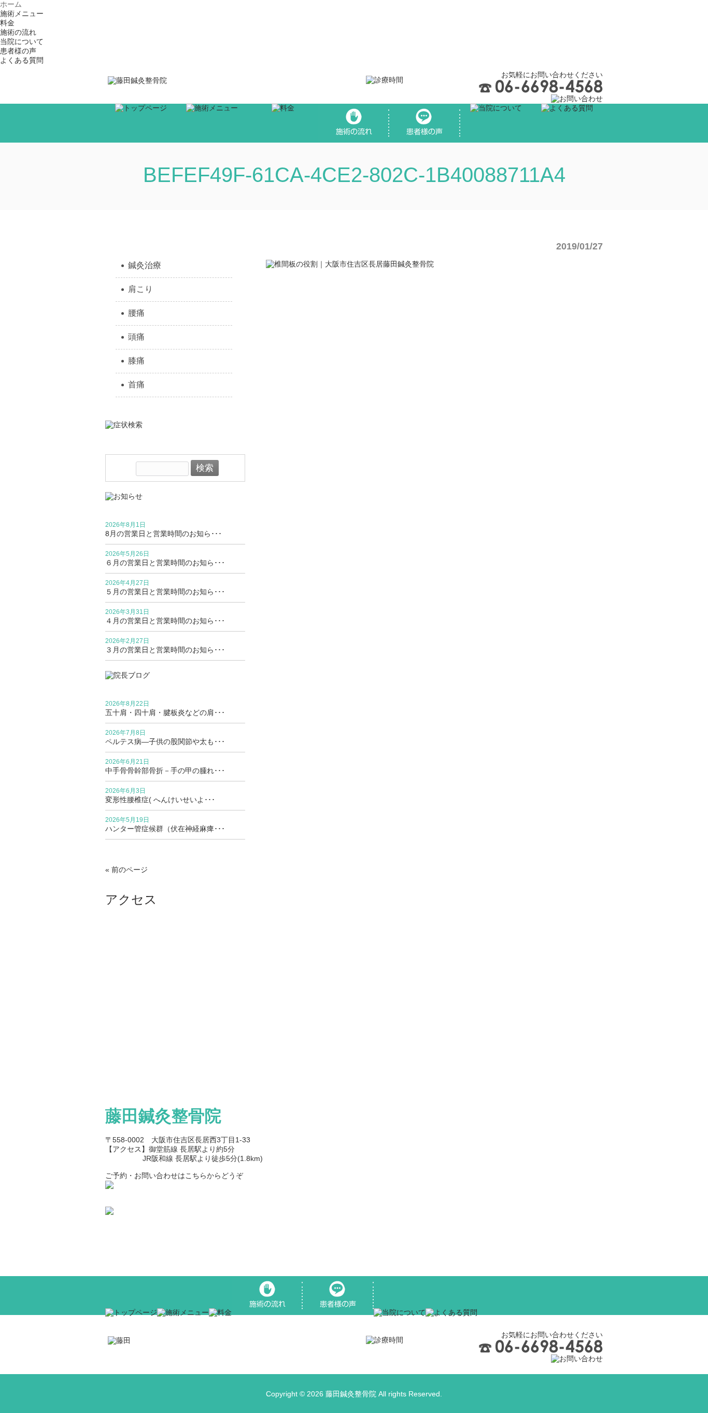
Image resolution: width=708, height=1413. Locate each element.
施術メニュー (22, 13)
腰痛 (136, 313)
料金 (7, 23)
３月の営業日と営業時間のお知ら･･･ (165, 650)
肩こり (140, 289)
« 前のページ (126, 869)
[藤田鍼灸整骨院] (137, 80)
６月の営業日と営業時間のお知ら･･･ (165, 562)
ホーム (11, 4)
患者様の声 (18, 51)
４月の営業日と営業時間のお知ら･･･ (165, 621)
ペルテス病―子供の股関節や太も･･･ (165, 741)
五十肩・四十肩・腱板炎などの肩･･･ (165, 712)
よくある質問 (22, 60)
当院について (22, 41)
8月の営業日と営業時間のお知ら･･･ (163, 533)
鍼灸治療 (144, 265)
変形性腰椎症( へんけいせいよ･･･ (160, 799)
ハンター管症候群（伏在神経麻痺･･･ (165, 828)
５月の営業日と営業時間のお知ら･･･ (165, 591)
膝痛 (136, 360)
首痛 (136, 384)
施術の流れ (18, 32)
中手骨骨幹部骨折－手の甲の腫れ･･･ (165, 770)
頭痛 (136, 336)
